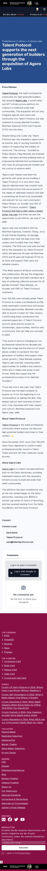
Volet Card (9, 674)
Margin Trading (9, 744)
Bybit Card (9, 665)
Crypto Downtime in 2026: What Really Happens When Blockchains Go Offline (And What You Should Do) (21, 705)
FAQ (4, 762)
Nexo (7, 648)
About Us (6, 787)
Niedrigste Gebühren (12, 736)
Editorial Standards (11, 795)
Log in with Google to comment (25, 573)
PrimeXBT (9, 639)
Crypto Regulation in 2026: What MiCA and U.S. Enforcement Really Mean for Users (23, 721)
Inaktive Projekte (10, 782)
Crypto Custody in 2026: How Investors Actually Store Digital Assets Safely (22, 714)
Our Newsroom (9, 791)
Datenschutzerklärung (13, 770)
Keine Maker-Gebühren (13, 748)
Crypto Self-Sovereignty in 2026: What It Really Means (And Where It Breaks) (22, 696)
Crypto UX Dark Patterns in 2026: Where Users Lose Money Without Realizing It (22, 689)
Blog (4, 774)
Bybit (6, 635)
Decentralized (8, 732)
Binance (8, 643)
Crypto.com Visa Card (15, 678)
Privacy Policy (24, 853)
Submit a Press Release (13, 807)
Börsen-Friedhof (10, 778)
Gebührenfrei (8, 740)
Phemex (8, 652)
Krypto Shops (9, 752)
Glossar (5, 766)
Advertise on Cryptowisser (15, 803)
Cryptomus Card (12, 661)
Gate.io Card (10, 669)
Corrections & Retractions (15, 799)
